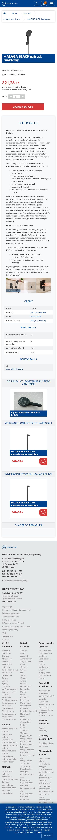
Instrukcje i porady (10, 629)
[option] (28, 39)
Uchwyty (6, 686)
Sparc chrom (25, 763)
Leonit (23, 683)
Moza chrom (25, 705)
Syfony (5, 683)
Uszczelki (6, 694)
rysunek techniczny (14, 369)
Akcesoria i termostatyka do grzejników (46, 710)
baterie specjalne (9, 759)
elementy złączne (46, 704)
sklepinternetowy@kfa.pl (17, 580)
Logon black (25, 689)
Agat (22, 653)
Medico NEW (26, 736)
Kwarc (23, 681)
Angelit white (26, 661)
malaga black (36, 316)
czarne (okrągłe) (45, 769)
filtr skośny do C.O (47, 696)
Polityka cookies (9, 620)
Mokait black (25, 703)
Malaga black (25, 741)
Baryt (22, 664)
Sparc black (25, 766)
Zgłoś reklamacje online (12, 598)
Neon (22, 716)
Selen (22, 727)
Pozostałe (6, 697)
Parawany (43, 730)
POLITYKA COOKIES (33, 832)
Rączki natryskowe (10, 670)
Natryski (28, 13)
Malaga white (26, 760)
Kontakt (5, 639)
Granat (23, 670)
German (23, 667)
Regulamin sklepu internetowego (16, 610)
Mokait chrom (26, 700)
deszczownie (7, 771)
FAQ (4, 633)
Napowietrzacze (9, 719)
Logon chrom (26, 686)
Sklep (15, 13)
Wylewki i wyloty (9, 692)
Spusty (5, 681)
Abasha (23, 650)
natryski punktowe (11, 19)
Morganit (24, 697)
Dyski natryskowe (9, 700)
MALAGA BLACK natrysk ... (38, 19)
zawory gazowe (45, 653)
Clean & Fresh (8, 762)
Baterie (6, 724)
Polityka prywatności (11, 613)
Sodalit (23, 725)
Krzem (23, 678)
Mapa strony (7, 636)
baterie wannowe (9, 728)
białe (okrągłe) (45, 783)
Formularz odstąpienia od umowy (16, 626)
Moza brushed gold (28, 711)
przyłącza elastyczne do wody (44, 659)
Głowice (5, 656)
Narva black (25, 714)
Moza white (25, 780)
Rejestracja (7, 606)
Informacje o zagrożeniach (13, 623)
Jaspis (23, 675)
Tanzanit (24, 733)
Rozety (5, 678)
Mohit (22, 694)
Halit (22, 672)
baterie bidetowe (9, 742)
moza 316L (24, 799)
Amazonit (24, 656)
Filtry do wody (8, 711)
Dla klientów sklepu (10, 616)
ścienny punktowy (38, 312)
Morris (23, 692)
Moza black (25, 708)
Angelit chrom (26, 659)
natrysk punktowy (38, 320)
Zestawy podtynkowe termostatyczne (9, 785)
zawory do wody (45, 650)
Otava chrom (26, 719)
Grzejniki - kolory (46, 715)
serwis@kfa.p (12, 596)
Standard (24, 730)
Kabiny (42, 728)
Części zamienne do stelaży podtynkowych (9, 705)
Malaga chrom (26, 738)
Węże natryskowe (10, 689)
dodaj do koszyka (23, 106)
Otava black (25, 722)
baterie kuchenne (9, 745)
